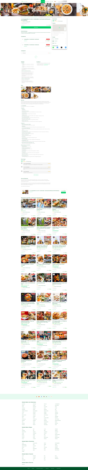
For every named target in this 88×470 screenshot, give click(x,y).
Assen (23, 413)
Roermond (45, 420)
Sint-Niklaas (56, 431)
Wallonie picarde (57, 437)
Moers (45, 448)
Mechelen (45, 433)
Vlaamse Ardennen (57, 434)
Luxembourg (45, 431)
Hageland (34, 431)
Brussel (23, 434)
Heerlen (34, 423)
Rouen (56, 455)
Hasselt (34, 434)
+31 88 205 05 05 (46, 64)
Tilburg (56, 406)
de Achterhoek (24, 419)
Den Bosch (23, 423)
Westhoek (56, 438)
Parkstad (45, 419)
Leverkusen (45, 447)
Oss (44, 416)
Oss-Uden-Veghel (46, 417)
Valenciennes (56, 458)
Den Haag (23, 424)
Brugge (23, 433)
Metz (44, 455)
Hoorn (45, 405)
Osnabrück (56, 447)
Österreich (23, 464)
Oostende (45, 438)
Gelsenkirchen (35, 448)
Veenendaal (56, 413)
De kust (23, 438)
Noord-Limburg (46, 437)
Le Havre (34, 458)
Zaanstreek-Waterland (58, 420)
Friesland (34, 416)
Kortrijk (34, 437)
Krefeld (45, 444)
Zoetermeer (56, 423)
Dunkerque (34, 455)
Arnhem (23, 412)
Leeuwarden (45, 406)
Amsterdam (23, 409)
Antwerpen (23, 430)
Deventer (34, 405)
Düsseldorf (34, 445)
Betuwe (23, 416)
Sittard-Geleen (57, 405)
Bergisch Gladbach (24, 445)
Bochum (23, 447)
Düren (34, 444)
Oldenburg (56, 445)
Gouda (34, 417)
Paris (44, 458)
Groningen (34, 420)
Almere (23, 406)
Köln (44, 445)
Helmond (34, 424)
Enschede (34, 413)
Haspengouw (34, 433)
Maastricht (45, 409)
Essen (33, 447)
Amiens (23, 455)
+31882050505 (58, 468)
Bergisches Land (24, 444)
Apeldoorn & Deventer (25, 410)
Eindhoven (34, 412)
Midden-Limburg (46, 410)
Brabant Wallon (24, 431)
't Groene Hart (35, 419)
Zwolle (56, 424)
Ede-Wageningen (35, 410)
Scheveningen (45, 424)
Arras (22, 457)
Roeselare (56, 430)
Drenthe (34, 409)
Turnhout (56, 433)
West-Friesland (57, 419)
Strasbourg (56, 457)
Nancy (45, 457)
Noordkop (45, 413)
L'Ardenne (34, 438)
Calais (23, 458)
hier (24, 70)
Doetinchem (34, 406)
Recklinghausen (57, 448)
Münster (56, 444)
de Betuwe (23, 420)
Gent (33, 430)
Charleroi (23, 437)
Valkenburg (56, 412)
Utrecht (56, 410)
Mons (44, 434)
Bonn (22, 448)
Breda (22, 417)
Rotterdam (45, 423)
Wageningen (56, 416)
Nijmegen (45, 412)
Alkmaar (23, 405)
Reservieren (63, 192)
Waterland (56, 417)
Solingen (23, 451)
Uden (55, 409)
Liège (44, 430)
